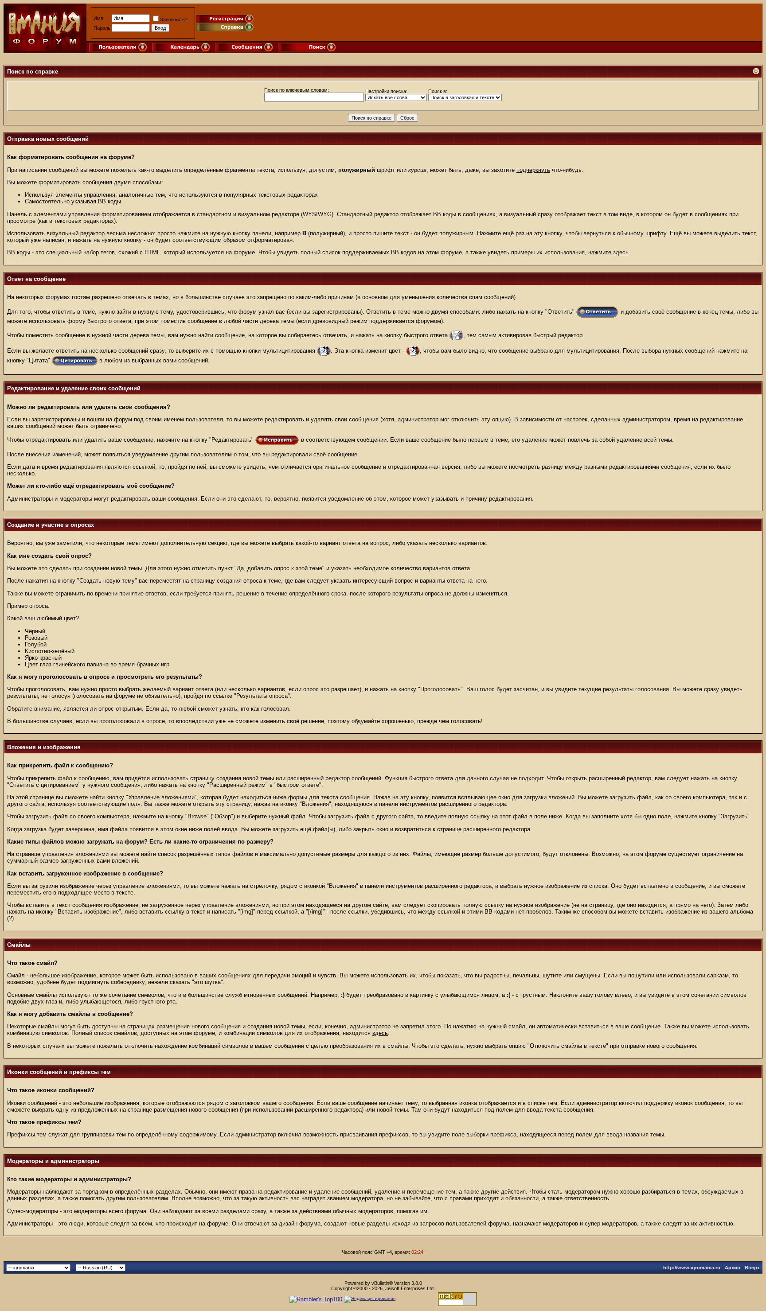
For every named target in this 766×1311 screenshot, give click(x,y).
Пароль (102, 28)
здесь (621, 252)
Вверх (752, 1267)
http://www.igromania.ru (691, 1267)
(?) (10, 918)
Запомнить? (174, 19)
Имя (98, 18)
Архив (732, 1267)
